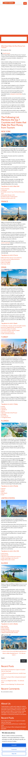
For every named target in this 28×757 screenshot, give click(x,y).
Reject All (14, 753)
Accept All (14, 745)
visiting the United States (16, 94)
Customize (14, 749)
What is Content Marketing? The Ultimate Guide (12, 684)
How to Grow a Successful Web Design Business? (14, 651)
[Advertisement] (14, 20)
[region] (14, 743)
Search (3, 658)
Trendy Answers (5, 706)
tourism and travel (5, 242)
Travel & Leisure (6, 53)
